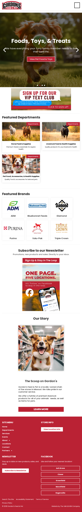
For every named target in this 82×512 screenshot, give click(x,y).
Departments (8, 430)
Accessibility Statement (25, 499)
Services (6, 433)
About (4, 440)
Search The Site (8, 499)
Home (4, 426)
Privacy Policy (7, 503)
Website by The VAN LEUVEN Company (66, 506)
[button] (4, 50)
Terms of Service (42, 499)
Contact (6, 447)
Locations (6, 444)
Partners (6, 450)
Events (5, 437)
